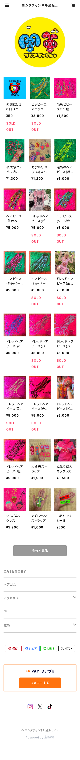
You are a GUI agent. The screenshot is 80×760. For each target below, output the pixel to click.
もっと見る (40, 550)
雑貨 (7, 625)
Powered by (35, 737)
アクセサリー (13, 598)
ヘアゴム (10, 584)
